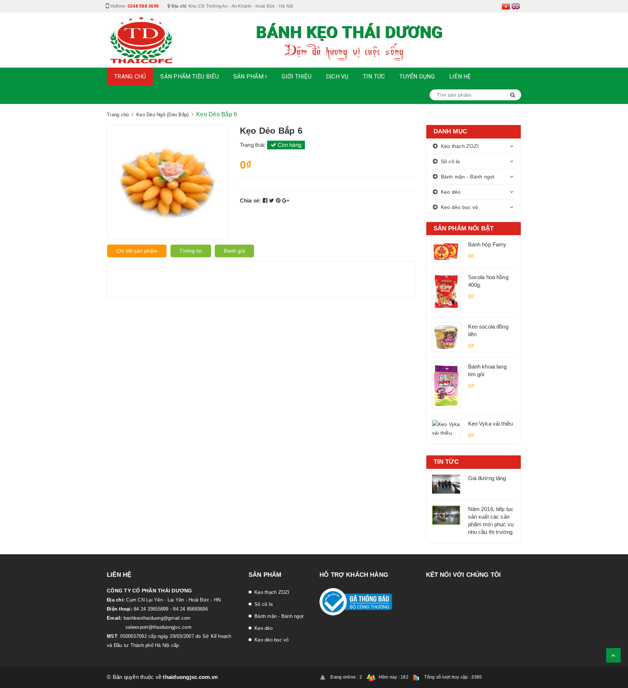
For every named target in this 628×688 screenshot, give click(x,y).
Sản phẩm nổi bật (464, 228)
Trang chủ (130, 76)
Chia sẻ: (250, 200)
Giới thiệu (296, 76)
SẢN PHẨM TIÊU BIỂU (189, 76)
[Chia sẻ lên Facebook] (266, 200)
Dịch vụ (337, 76)
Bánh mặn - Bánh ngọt (468, 177)
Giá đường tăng (487, 478)
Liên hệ (460, 76)
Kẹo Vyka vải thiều (490, 424)
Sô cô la (450, 161)
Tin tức (374, 76)
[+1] (285, 200)
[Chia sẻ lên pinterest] (279, 200)
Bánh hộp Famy (487, 244)
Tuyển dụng (417, 76)
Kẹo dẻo (451, 192)
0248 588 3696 (143, 6)
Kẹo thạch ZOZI (460, 146)
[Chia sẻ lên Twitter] (272, 200)
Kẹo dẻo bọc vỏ (459, 207)
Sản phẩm (249, 76)
